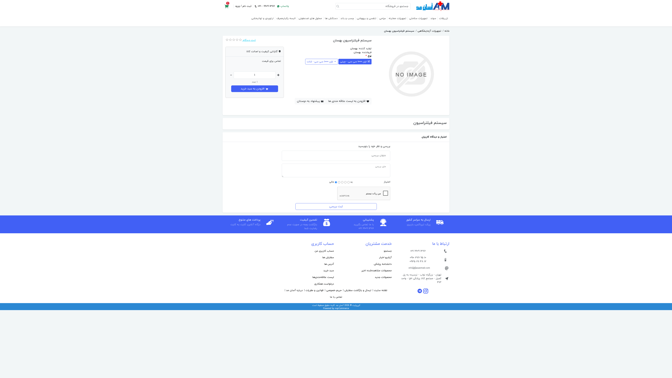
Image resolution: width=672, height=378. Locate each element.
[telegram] (420, 291)
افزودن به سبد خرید (253, 89)
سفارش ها (328, 257)
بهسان (354, 48)
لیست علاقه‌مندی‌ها (323, 277)
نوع (370, 56)
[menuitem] (365, 251)
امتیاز (387, 182)
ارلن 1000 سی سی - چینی (353, 61)
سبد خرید (328, 270)
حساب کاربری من (324, 251)
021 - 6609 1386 (266, 6)
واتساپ (284, 6)
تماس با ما (336, 297)
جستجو (388, 251)
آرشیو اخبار (385, 257)
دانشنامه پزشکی (383, 264)
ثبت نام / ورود (243, 6)
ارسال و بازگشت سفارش (357, 290)
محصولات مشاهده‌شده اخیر (376, 270)
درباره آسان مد (294, 290)
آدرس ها (329, 264)
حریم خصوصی (334, 290)
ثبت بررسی (336, 206)
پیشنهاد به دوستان (309, 101)
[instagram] (425, 291)
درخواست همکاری (324, 284)
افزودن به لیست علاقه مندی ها (347, 101)
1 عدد (254, 82)
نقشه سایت (380, 290)
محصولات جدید (383, 277)
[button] (227, 6)
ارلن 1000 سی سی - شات (320, 61)
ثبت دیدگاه (249, 40)
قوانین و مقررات (314, 290)
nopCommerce (342, 308)
